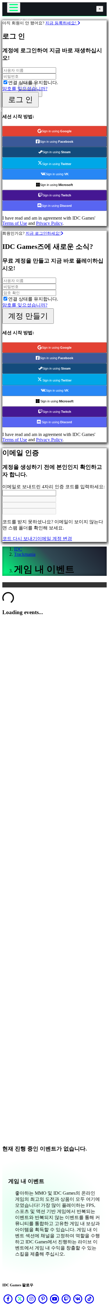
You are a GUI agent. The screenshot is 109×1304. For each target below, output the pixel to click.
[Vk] (78, 1298)
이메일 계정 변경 (54, 538)
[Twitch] (66, 1298)
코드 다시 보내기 (19, 538)
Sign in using (57, 131)
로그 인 (20, 99)
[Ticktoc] (89, 1298)
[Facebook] (8, 1298)
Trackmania (24, 554)
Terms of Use (14, 223)
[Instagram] (31, 1298)
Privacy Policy (49, 223)
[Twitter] (20, 1298)
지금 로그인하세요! (43, 233)
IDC (18, 549)
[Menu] (13, 7)
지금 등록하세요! (61, 23)
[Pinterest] (43, 1298)
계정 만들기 (28, 316)
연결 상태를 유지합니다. (33, 82)
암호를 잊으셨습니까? (24, 88)
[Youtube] (54, 1298)
